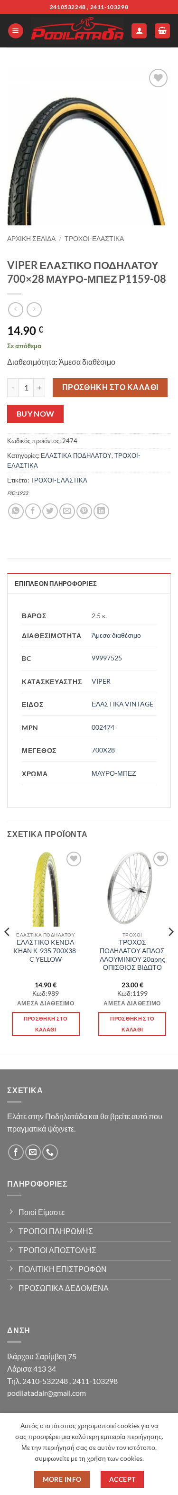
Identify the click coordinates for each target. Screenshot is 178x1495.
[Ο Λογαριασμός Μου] (139, 31)
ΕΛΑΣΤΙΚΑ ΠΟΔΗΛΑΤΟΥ (76, 455)
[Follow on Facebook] (16, 1152)
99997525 (107, 658)
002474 (103, 727)
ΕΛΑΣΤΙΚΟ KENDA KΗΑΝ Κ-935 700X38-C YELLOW (45, 950)
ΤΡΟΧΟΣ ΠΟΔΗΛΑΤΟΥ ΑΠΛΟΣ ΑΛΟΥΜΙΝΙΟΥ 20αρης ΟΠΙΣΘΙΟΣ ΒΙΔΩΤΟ (132, 954)
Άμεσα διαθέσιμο (116, 635)
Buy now (36, 413)
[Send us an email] (33, 1152)
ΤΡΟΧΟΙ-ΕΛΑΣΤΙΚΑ (94, 238)
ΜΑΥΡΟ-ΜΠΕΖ (114, 773)
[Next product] (15, 309)
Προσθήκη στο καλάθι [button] (46, 1024)
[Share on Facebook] (33, 511)
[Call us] (50, 1152)
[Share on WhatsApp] (16, 511)
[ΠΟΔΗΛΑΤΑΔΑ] (77, 31)
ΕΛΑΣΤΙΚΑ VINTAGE (122, 704)
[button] (15, 31)
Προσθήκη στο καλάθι (110, 387)
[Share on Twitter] (50, 511)
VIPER (101, 681)
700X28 (103, 750)
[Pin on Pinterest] (84, 511)
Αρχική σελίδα (31, 238)
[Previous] (7, 951)
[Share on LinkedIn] (101, 511)
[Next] (170, 951)
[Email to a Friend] (67, 511)
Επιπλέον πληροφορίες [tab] (56, 583)
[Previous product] (34, 309)
